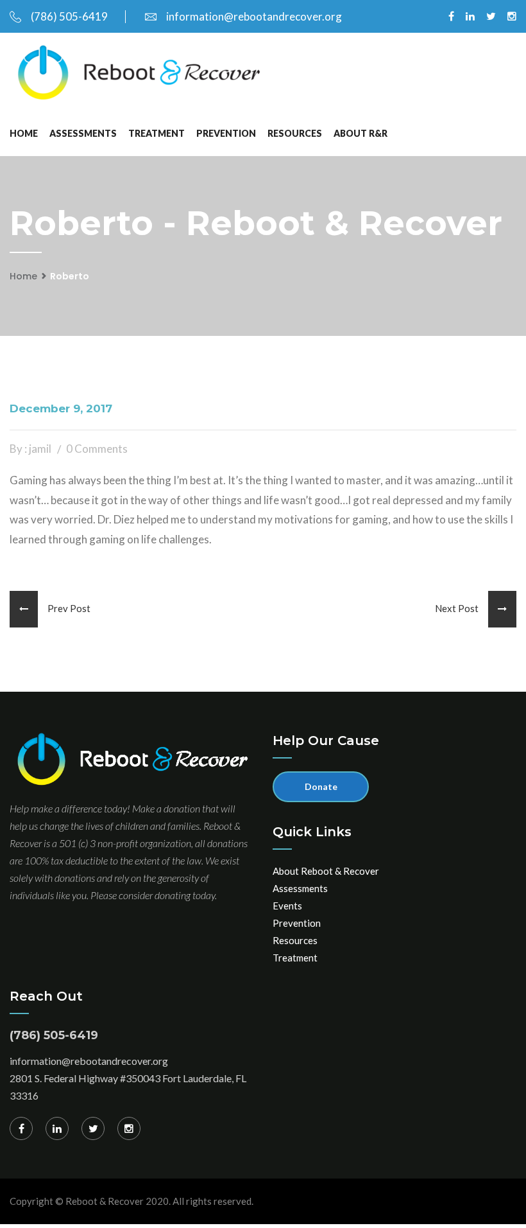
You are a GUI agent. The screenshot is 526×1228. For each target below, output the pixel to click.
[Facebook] (21, 1128)
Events (287, 905)
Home (24, 133)
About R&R (360, 133)
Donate (321, 786)
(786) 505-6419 (69, 16)
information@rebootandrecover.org (254, 16)
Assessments (83, 133)
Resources (294, 133)
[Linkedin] (57, 1128)
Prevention (226, 133)
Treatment (156, 133)
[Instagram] (128, 1128)
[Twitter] (93, 1128)
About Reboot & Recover (326, 871)
